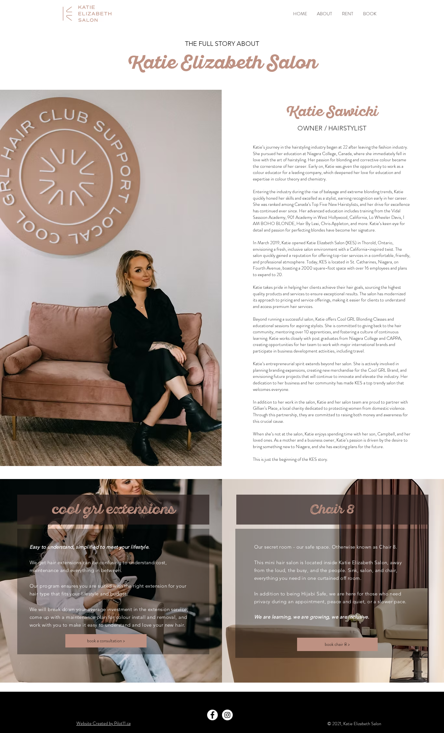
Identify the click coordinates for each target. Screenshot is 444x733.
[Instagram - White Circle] (227, 715)
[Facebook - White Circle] (212, 715)
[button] (324, 14)
